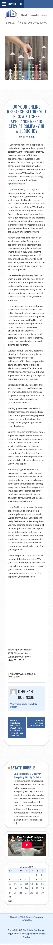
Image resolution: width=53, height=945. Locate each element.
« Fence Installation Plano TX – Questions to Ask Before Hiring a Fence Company (16, 728)
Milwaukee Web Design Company (26, 917)
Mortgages (14, 676)
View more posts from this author (23, 705)
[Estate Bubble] (26, 16)
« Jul (10, 900)
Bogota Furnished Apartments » (36, 723)
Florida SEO (26, 919)
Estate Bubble (23, 768)
